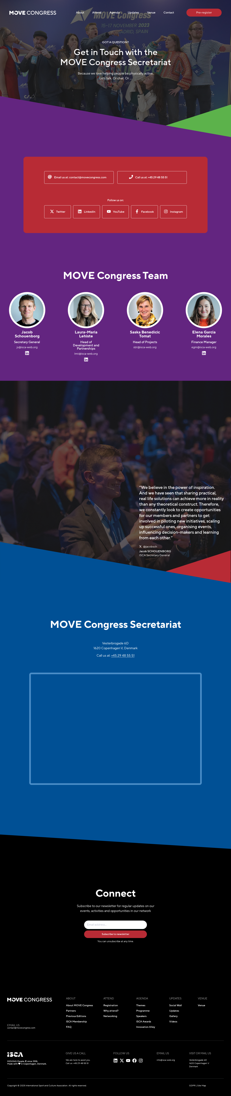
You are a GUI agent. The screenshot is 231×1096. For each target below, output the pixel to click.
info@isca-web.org (166, 1060)
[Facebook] (134, 1060)
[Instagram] (141, 1060)
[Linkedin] (115, 1060)
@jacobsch (150, 547)
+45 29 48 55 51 (122, 655)
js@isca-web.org (27, 347)
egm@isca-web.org (203, 347)
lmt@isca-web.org (86, 354)
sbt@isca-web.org (144, 347)
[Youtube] (128, 1060)
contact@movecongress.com (21, 1027)
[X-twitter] (122, 1060)
